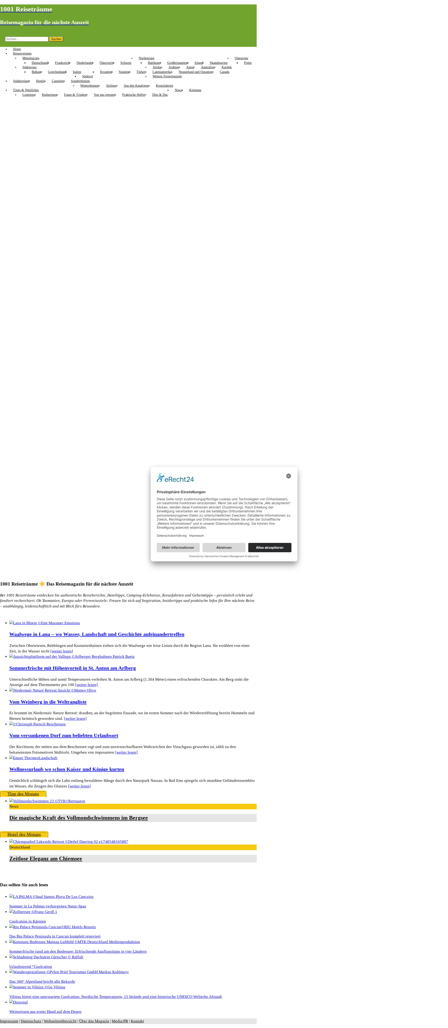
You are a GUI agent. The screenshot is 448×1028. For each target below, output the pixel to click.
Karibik (227, 67)
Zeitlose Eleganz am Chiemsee (45, 859)
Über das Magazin (94, 1021)
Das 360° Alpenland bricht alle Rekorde (42, 981)
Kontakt (137, 1021)
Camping (58, 81)
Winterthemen (89, 85)
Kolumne (195, 90)
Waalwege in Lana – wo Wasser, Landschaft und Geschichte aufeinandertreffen (96, 634)
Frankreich (62, 63)
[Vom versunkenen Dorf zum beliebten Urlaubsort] (37, 724)
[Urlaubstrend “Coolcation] (46, 957)
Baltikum (154, 63)
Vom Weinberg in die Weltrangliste (48, 702)
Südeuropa (29, 67)
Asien (190, 67)
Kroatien (106, 72)
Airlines (111, 85)
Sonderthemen (80, 81)
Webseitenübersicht (60, 1021)
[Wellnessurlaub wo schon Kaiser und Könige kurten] (33, 758)
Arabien (173, 67)
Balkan (36, 72)
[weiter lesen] (61, 651)
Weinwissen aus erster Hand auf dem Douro (45, 1011)
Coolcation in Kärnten (27, 921)
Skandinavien (219, 63)
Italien (77, 72)
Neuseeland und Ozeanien (196, 72)
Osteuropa (241, 58)
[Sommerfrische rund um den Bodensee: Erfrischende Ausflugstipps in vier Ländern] (74, 942)
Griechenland (57, 72)
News (178, 90)
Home (17, 49)
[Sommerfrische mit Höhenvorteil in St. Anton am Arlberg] (72, 656)
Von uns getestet (104, 95)
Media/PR (120, 1021)
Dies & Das (160, 95)
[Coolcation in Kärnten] (33, 912)
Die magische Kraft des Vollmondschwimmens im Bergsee (78, 818)
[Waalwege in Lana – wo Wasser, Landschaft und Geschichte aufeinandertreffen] (44, 623)
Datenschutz (31, 1021)
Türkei (140, 72)
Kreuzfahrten (164, 85)
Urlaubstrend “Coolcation (30, 966)
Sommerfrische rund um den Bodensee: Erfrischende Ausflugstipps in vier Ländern (78, 951)
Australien (207, 67)
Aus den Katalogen (136, 85)
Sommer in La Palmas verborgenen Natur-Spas (47, 906)
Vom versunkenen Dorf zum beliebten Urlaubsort (63, 735)
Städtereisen (21, 81)
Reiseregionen (22, 53)
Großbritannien (177, 63)
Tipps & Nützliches (26, 90)
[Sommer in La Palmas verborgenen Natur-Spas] (51, 896)
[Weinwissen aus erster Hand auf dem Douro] (18, 1002)
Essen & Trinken (75, 95)
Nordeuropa (146, 58)
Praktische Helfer (133, 95)
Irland (199, 63)
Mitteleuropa (30, 58)
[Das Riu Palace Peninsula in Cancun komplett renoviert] (52, 927)
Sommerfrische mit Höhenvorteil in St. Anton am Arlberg (72, 668)
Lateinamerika (162, 72)
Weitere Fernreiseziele (167, 76)
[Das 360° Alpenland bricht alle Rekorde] (69, 972)
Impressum (9, 1021)
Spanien (124, 72)
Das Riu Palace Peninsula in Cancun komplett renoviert (55, 936)
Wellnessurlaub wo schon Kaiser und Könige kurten (66, 769)
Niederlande (84, 63)
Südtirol (87, 76)
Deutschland (40, 63)
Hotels (40, 81)
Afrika (157, 67)
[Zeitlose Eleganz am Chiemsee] (68, 841)
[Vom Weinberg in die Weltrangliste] (52, 690)
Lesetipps (28, 95)
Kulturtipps (49, 95)
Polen (248, 63)
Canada (224, 72)
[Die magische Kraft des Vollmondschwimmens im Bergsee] (47, 801)
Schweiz (125, 63)
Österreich (106, 63)
